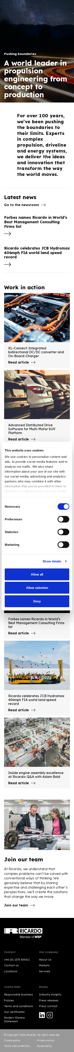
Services (44, 971)
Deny (37, 601)
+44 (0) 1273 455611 (17, 959)
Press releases (48, 1000)
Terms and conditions (18, 1006)
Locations (10, 971)
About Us (45, 959)
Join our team (16, 905)
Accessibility (44, 1045)
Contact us (11, 965)
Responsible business (18, 994)
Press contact (48, 1006)
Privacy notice (45, 1040)
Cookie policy (12, 1040)
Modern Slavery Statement (14, 1019)
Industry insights (50, 994)
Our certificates (14, 1011)
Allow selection (37, 587)
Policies (9, 1000)
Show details (52, 561)
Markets (44, 965)
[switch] (63, 519)
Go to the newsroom (21, 205)
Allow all (37, 574)
